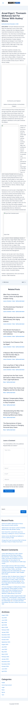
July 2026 (4, 617)
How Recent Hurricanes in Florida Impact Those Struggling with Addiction (13, 332)
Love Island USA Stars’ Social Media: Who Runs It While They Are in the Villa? (14, 602)
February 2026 (5, 630)
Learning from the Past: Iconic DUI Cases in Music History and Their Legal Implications (13, 377)
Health (3, 682)
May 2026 (4, 622)
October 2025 (5, 639)
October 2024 (5, 666)
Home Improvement (7, 685)
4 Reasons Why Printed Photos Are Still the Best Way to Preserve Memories (13, 355)
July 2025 (4, 647)
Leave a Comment (7, 301)
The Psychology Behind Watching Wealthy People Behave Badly (13, 583)
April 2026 (4, 625)
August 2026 (5, 615)
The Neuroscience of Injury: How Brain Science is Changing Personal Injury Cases (13, 425)
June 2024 (4, 669)
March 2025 (5, 654)
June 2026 (4, 620)
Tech (3, 694)
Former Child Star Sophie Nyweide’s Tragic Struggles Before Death (13, 572)
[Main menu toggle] (3, 3)
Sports (3, 692)
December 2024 (6, 661)
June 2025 (4, 649)
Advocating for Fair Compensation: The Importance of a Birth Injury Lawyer (14, 561)
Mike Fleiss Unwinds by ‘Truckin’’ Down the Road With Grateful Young (13, 296)
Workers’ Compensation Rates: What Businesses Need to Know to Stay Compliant (13, 400)
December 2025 (6, 634)
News (13, 301)
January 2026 (5, 632)
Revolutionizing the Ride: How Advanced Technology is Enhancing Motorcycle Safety (13, 413)
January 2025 (5, 659)
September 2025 (6, 642)
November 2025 (6, 637)
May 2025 (4, 651)
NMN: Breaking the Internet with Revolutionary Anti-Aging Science (13, 319)
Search (3, 509)
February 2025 (5, 656)
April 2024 (4, 671)
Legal (3, 687)
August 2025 (5, 644)
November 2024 (6, 664)
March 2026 (5, 627)
